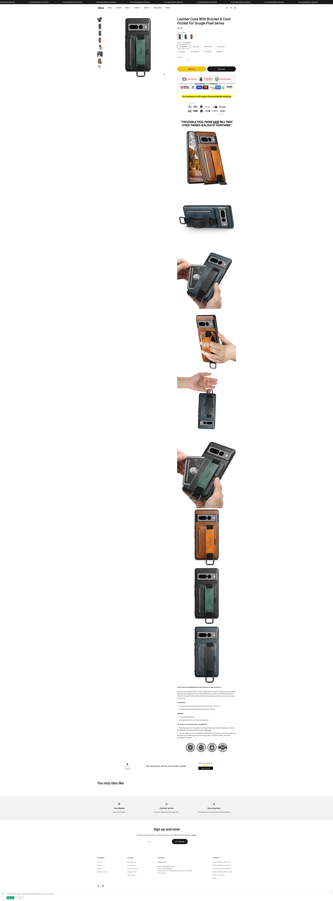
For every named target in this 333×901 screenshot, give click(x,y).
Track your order (102, 872)
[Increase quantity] (188, 61)
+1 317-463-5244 (167, 868)
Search (99, 862)
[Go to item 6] (100, 54)
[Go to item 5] (100, 47)
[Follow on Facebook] (98, 886)
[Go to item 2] (100, 27)
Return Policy (131, 875)
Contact (167, 7)
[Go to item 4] (100, 41)
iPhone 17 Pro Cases (219, 875)
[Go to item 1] (100, 20)
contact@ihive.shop (168, 866)
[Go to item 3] (100, 34)
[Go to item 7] (100, 61)
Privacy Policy (131, 865)
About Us (100, 868)
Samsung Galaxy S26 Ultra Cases (222, 872)
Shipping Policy (132, 872)
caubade (193, 835)
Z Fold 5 (136, 7)
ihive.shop (208, 730)
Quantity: (180, 57)
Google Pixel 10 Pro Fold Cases (222, 868)
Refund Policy (131, 862)
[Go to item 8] (100, 68)
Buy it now (221, 69)
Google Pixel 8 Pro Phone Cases (202, 737)
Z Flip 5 (127, 7)
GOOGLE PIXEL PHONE (203, 121)
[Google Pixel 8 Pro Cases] (206, 279)
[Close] (331, 892)
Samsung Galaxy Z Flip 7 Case (221, 865)
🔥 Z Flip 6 (118, 7)
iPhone (146, 7)
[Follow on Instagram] (103, 886)
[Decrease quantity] (179, 61)
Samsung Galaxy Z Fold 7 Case (222, 862)
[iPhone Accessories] (206, 747)
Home (110, 7)
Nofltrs (215, 878)
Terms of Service (132, 868)
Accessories (158, 7)
